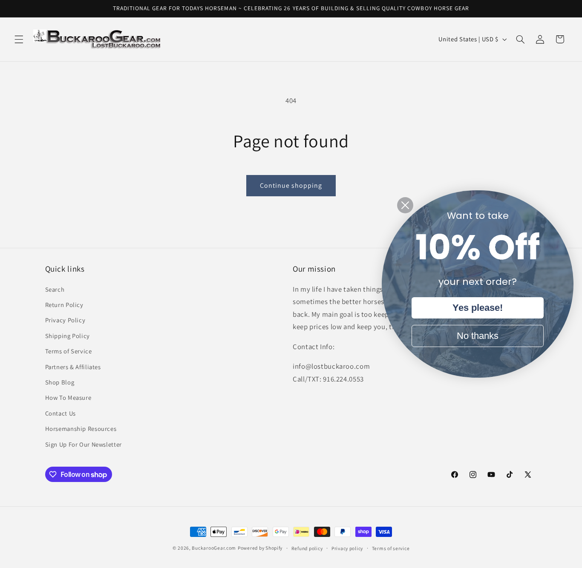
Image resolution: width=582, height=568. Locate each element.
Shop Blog (60, 382)
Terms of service (391, 548)
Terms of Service (68, 351)
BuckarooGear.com (214, 548)
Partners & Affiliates (73, 367)
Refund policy (307, 548)
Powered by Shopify (260, 548)
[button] (19, 39)
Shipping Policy (67, 336)
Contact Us (60, 413)
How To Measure (68, 398)
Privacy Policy (65, 320)
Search (55, 289)
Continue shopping (291, 185)
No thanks (477, 335)
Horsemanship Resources (81, 429)
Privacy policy (347, 548)
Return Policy (64, 305)
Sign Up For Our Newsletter (83, 444)
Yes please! (477, 307)
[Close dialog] (405, 205)
